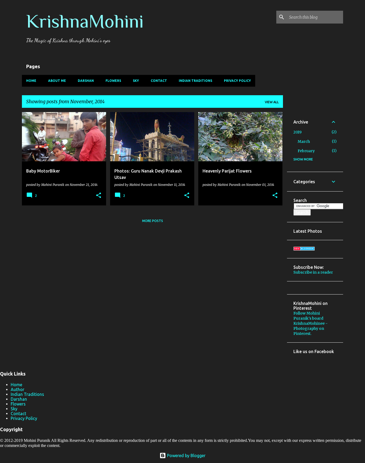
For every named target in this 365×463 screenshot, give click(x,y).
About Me (57, 80)
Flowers (113, 80)
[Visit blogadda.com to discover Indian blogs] (304, 249)
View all (272, 102)
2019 (297, 132)
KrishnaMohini (84, 21)
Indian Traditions (195, 80)
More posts (152, 221)
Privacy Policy (237, 80)
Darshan (86, 80)
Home (31, 80)
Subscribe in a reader (313, 272)
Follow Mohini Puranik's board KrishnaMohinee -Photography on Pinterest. (310, 323)
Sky (136, 80)
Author (17, 389)
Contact (159, 80)
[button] (98, 195)
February (306, 150)
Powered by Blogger (185, 455)
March (304, 141)
